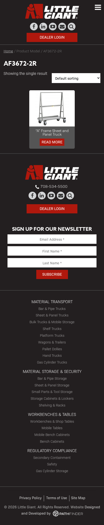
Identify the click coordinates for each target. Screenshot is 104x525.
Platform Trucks (52, 335)
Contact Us (62, 26)
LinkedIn (43, 26)
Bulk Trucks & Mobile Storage (52, 322)
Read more (52, 141)
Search (72, 26)
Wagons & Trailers (52, 342)
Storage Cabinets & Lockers (52, 398)
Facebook (34, 26)
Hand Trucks (52, 355)
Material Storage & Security (52, 371)
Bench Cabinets (52, 441)
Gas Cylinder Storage (52, 471)
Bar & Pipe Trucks (52, 308)
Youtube (53, 26)
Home (8, 51)
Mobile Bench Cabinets (52, 434)
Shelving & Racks (52, 405)
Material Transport (52, 301)
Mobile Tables (52, 428)
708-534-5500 (53, 186)
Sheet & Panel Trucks (52, 315)
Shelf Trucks (52, 328)
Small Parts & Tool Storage (52, 391)
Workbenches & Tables (52, 414)
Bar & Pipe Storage (52, 378)
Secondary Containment (52, 457)
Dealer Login (52, 37)
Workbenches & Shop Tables (52, 421)
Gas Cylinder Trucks (52, 362)
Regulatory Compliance (52, 450)
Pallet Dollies (52, 349)
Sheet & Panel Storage (52, 385)
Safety (52, 464)
